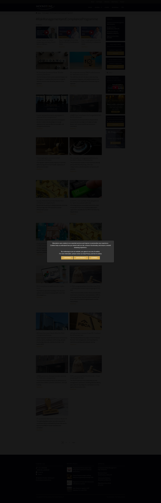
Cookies (94, 258)
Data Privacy (81, 258)
